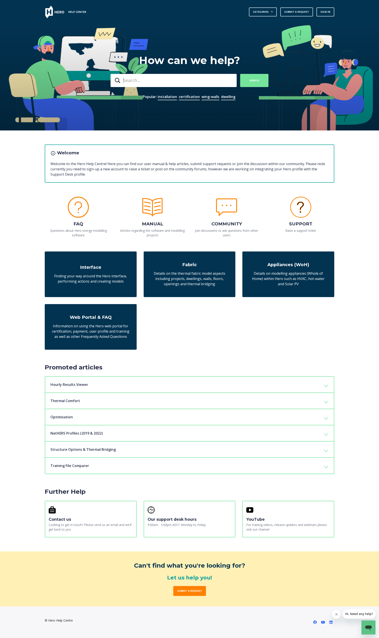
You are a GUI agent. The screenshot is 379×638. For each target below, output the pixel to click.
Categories (261, 11)
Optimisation (61, 417)
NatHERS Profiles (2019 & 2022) (76, 433)
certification (189, 96)
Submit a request (296, 11)
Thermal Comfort (65, 400)
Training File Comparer (69, 465)
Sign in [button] (325, 11)
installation (167, 96)
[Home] (55, 12)
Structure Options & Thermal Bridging (83, 449)
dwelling (228, 96)
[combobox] (174, 80)
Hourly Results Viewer (69, 384)
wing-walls (210, 96)
